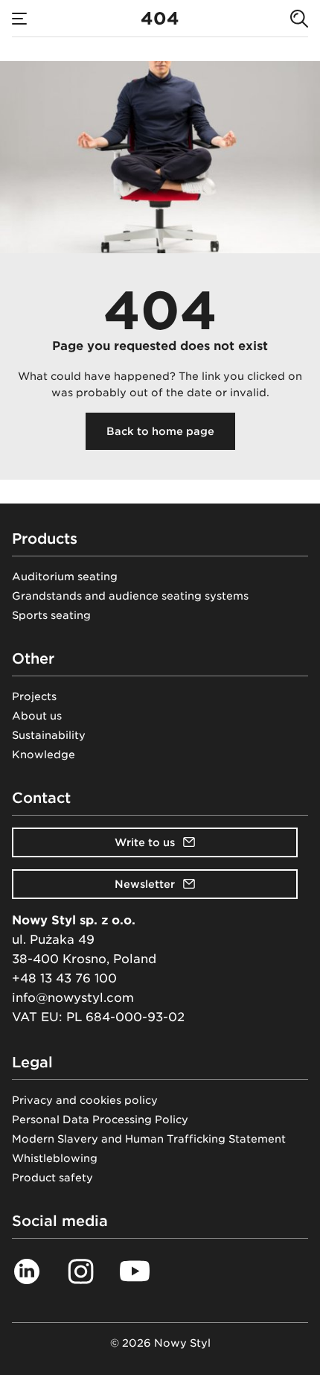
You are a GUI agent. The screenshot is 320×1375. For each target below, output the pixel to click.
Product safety (52, 1178)
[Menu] (19, 18)
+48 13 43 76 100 (64, 978)
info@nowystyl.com (73, 998)
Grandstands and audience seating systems (130, 596)
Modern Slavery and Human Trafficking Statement (149, 1139)
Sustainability (49, 735)
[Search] (299, 18)
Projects (34, 696)
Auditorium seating (65, 576)
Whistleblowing (54, 1158)
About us (37, 716)
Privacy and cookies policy (85, 1100)
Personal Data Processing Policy (100, 1119)
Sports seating (51, 615)
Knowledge (43, 754)
